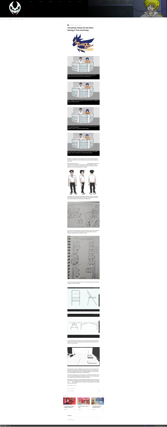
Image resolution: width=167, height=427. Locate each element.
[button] (44, 1)
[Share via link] (74, 388)
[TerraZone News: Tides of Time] (83, 401)
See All (103, 395)
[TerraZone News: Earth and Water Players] (97, 401)
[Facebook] (7, 426)
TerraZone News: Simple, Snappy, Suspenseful (69, 407)
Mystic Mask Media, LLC (160, 425)
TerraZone (21, 19)
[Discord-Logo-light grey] (1, 426)
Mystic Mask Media (10, 19)
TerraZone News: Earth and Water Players (97, 407)
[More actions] (99, 25)
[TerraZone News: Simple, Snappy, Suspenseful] (69, 401)
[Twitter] (3, 426)
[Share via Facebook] (67, 388)
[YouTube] (5, 426)
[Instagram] (9, 426)
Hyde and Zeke (17, 19)
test (5, 19)
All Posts (2, 19)
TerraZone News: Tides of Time (83, 407)
